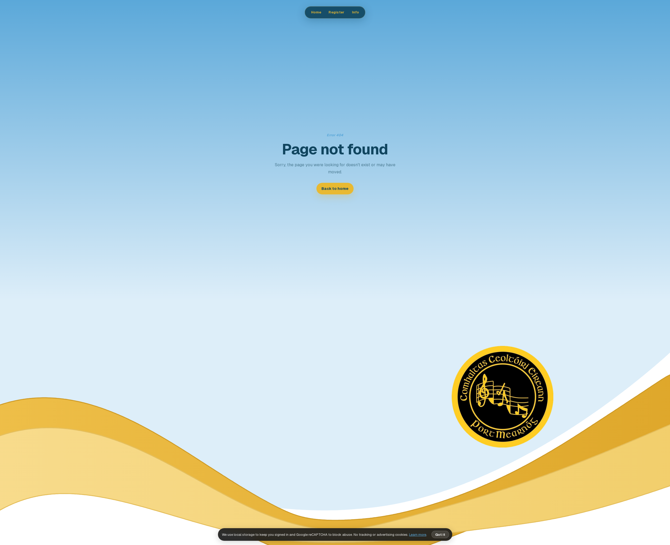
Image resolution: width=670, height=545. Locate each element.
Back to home (335, 188)
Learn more (417, 534)
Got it (440, 534)
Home (316, 12)
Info (355, 12)
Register (336, 12)
